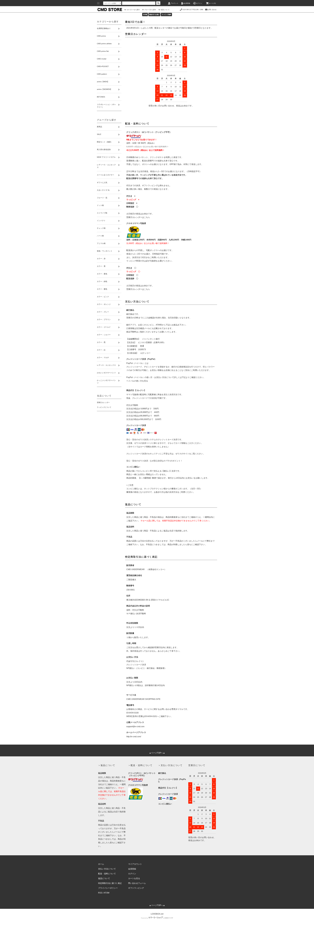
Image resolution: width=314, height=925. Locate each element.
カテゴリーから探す (133, 10)
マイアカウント (135, 864)
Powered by (144, 918)
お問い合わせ (212, 9)
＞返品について (106, 765)
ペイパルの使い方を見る (137, 381)
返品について (104, 878)
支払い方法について (107, 869)
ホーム (101, 864)
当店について (165, 10)
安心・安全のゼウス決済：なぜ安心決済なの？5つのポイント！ (154, 461)
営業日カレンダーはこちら (138, 217)
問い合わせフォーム (137, 883)
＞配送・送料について (140, 765)
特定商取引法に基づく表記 (110, 883)
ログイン (199, 3)
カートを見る (134, 878)
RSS (100, 893)
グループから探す (150, 10)
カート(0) (212, 3)
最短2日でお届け (154, 14)
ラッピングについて (104, 407)
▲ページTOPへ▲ (157, 753)
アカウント (174, 3)
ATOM (106, 893)
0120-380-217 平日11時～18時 (192, 9)
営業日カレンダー (103, 402)
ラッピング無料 (166, 14)
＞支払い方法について (170, 765)
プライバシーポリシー (108, 888)
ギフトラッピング (136, 888)
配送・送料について (107, 874)
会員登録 (187, 3)
